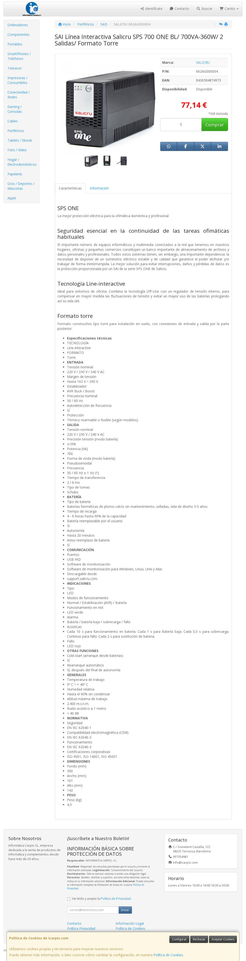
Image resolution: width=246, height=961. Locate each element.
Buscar (206, 8)
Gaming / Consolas (14, 109)
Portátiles (14, 44)
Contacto (181, 8)
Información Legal (130, 923)
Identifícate (153, 8)
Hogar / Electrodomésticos (22, 162)
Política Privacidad (81, 928)
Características (70, 188)
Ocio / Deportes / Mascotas (21, 186)
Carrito (230, 8)
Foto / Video (17, 150)
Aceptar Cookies (223, 939)
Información (99, 188)
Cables (12, 121)
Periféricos (15, 130)
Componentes (18, 34)
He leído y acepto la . (101, 899)
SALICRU (203, 62)
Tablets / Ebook (19, 140)
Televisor (14, 68)
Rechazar (199, 939)
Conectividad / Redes (18, 94)
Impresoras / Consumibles (17, 80)
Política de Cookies (168, 955)
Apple (11, 198)
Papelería (14, 174)
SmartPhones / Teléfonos (19, 56)
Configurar (179, 939)
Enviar (125, 910)
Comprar (214, 124)
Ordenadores (17, 25)
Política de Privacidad (116, 899)
